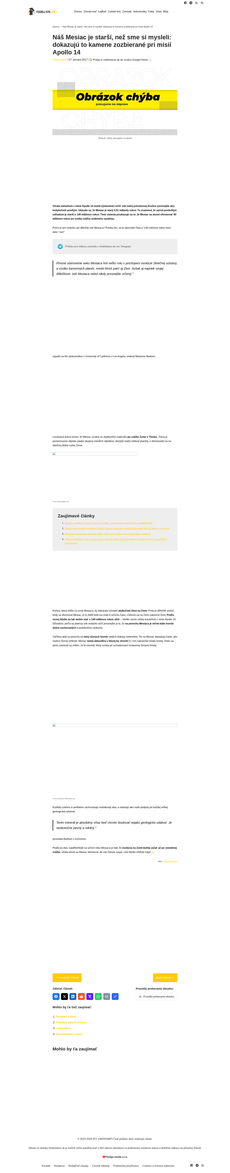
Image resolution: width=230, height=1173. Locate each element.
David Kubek (60, 59)
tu (152, 852)
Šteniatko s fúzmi (66, 1016)
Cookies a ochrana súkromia (158, 1166)
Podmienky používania (126, 1166)
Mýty (165, 11)
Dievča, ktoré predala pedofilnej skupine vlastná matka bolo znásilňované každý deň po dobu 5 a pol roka (117, 528)
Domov (78, 11)
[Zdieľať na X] (64, 996)
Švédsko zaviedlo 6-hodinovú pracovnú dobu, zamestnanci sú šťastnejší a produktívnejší (108, 523)
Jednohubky (140, 11)
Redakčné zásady (78, 1166)
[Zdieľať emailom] (106, 996)
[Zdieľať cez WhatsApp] (98, 996)
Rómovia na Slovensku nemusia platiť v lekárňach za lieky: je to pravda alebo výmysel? (108, 534)
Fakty (151, 11)
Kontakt (46, 1166)
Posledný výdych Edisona (71, 1022)
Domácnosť (90, 11)
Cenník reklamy (101, 1166)
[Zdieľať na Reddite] (81, 996)
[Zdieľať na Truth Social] (89, 996)
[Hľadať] (202, 2)
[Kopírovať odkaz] (115, 996)
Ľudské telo (114, 11)
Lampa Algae (63, 1028)
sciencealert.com (170, 861)
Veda (159, 11)
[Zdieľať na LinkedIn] (72, 996)
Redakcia (59, 1166)
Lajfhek (102, 11)
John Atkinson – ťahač (69, 1034)
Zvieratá (126, 11)
